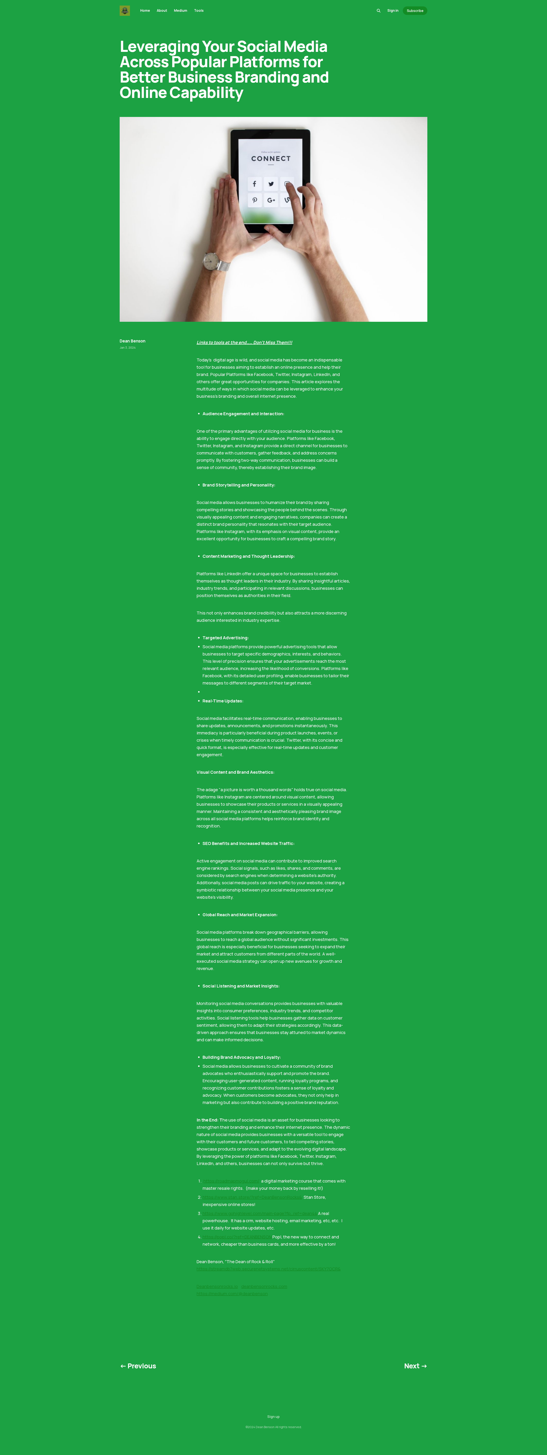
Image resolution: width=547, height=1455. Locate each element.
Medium (180, 10)
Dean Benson (133, 341)
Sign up (273, 1416)
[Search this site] (378, 10)
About (162, 10)
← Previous (138, 1366)
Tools (199, 10)
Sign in (392, 10)
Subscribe (415, 10)
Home (145, 10)
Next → (415, 1366)
